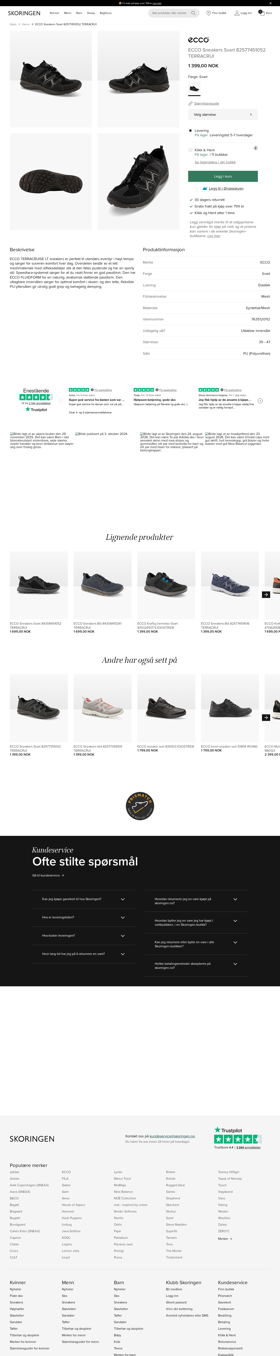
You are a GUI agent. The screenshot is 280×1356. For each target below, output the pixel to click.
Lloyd (66, 1257)
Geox (65, 1198)
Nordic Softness (125, 1211)
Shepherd (173, 1198)
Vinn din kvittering (179, 1309)
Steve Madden (176, 1224)
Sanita (170, 1192)
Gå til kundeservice (46, 875)
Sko (64, 1296)
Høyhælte (17, 1309)
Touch (222, 1185)
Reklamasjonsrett (230, 1348)
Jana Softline (71, 1231)
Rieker (170, 1172)
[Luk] (270, 3)
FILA (65, 1178)
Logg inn (172, 1296)
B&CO (14, 1198)
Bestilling (224, 1315)
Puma (118, 1257)
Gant (65, 1192)
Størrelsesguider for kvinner (29, 1348)
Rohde (170, 1178)
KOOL (66, 1238)
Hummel (68, 1211)
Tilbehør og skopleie (24, 1335)
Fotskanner (226, 1309)
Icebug (67, 1224)
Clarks (14, 1244)
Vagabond (225, 1192)
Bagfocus (106, 13)
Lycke (118, 1172)
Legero (67, 1244)
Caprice (15, 1238)
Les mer (157, 3)
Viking (222, 1205)
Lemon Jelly (70, 1251)
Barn (79, 13)
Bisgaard (16, 1211)
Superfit (171, 1231)
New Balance (123, 1192)
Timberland (174, 1257)
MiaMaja (120, 1185)
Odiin (118, 1224)
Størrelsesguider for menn (80, 1342)
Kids (117, 1342)
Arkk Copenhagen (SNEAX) (29, 1185)
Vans (221, 1198)
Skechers (172, 1205)
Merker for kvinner (23, 1342)
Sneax (91, 13)
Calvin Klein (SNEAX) (25, 1231)
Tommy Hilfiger (228, 1172)
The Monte (174, 1251)
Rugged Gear (175, 1185)
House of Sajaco (73, 1205)
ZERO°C (224, 1231)
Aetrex (14, 1178)
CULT (13, 1257)
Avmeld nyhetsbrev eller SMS (187, 1315)
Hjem (13, 24)
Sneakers (16, 1302)
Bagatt (14, 1205)
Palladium (121, 1238)
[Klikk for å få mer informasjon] (255, 148)
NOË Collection (125, 1198)
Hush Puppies (72, 1218)
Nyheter (15, 1289)
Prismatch (225, 1296)
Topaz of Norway (230, 1178)
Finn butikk (226, 1289)
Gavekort (224, 1302)
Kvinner (54, 13)
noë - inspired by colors (130, 1205)
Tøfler (14, 1328)
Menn (67, 13)
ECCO (66, 1172)
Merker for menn (74, 1335)
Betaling (224, 1322)
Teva (169, 1244)
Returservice (227, 1342)
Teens (118, 1348)
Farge (192, 76)
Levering (224, 1328)
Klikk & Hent (227, 1335)
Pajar (117, 1231)
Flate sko (16, 1296)
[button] (42, 471)
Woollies (224, 1218)
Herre (26, 24)
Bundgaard (17, 1224)
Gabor (66, 1185)
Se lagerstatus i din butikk (215, 162)
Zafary (222, 1224)
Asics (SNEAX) (20, 1192)
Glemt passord (176, 1302)
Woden (223, 1211)
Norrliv (118, 1218)
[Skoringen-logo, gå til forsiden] (24, 13)
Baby (117, 1335)
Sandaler (16, 1322)
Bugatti (15, 1218)
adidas (14, 1172)
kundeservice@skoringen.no (172, 1136)
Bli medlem (174, 1289)
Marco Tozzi (122, 1178)
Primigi (119, 1251)
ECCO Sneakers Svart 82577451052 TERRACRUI (66, 24)
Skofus (171, 1211)
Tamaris (171, 1238)
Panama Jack (123, 1244)
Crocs (14, 1251)
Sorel (169, 1218)
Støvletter (17, 1315)
